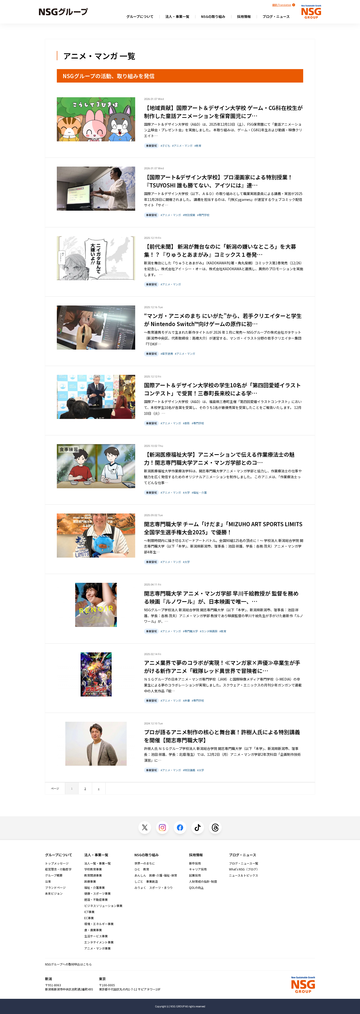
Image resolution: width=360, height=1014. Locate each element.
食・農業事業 (93, 930)
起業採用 (195, 875)
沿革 (48, 881)
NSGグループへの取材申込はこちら (68, 964)
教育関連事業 (93, 875)
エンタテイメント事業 (99, 942)
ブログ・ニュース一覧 (243, 863)
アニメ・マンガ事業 (97, 948)
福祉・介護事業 (94, 888)
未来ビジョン (54, 893)
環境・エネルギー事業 (99, 924)
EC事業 (89, 918)
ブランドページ (55, 888)
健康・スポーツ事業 (97, 893)
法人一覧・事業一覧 (97, 863)
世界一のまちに (144, 863)
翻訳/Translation (281, 5)
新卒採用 (195, 863)
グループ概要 (53, 875)
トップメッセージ (57, 863)
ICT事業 (89, 912)
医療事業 (90, 881)
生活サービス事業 (96, 936)
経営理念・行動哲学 (58, 869)
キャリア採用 (198, 869)
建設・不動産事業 (96, 900)
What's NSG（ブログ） (244, 869)
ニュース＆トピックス (243, 875)
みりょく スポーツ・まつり (153, 888)
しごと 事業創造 (146, 881)
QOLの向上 (196, 888)
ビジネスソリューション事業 (103, 906)
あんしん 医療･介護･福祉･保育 (155, 875)
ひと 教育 (141, 869)
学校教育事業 (93, 869)
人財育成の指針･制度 (203, 881)
